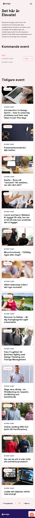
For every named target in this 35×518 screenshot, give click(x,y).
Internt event (7, 62)
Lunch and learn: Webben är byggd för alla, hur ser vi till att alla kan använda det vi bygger (17, 219)
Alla (3, 55)
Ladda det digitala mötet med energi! (17, 493)
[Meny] (31, 4)
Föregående (8, 503)
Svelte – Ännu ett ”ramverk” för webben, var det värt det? (16, 182)
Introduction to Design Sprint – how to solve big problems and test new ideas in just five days (17, 114)
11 (23, 503)
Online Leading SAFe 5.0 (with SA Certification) (16, 428)
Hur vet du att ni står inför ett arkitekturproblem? (17, 460)
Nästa (27, 503)
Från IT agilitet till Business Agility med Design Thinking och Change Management (15, 356)
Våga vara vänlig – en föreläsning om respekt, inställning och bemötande (16, 393)
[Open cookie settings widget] (32, 515)
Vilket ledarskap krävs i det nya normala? (16, 286)
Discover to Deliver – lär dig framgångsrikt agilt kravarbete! (16, 319)
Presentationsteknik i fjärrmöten (15, 149)
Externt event (7, 59)
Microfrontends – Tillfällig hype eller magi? (17, 253)
